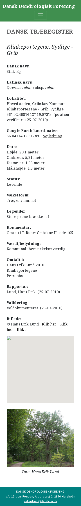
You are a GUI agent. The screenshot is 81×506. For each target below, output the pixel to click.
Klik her (49, 324)
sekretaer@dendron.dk (40, 501)
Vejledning (52, 135)
